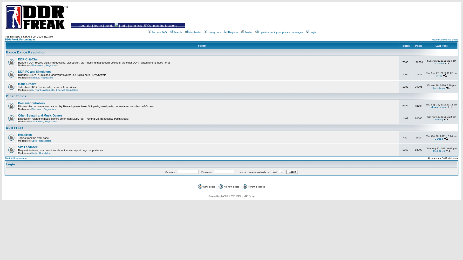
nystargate (48, 90)
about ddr (85, 25)
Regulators (52, 65)
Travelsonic (439, 88)
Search (177, 32)
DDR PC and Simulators (34, 71)
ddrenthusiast (439, 107)
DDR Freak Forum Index (20, 39)
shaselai (439, 63)
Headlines (25, 134)
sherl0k (35, 77)
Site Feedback (28, 147)
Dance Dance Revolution (25, 52)
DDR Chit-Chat (28, 59)
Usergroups (215, 32)
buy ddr (110, 25)
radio (124, 25)
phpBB (223, 196)
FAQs (147, 25)
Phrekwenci (37, 65)
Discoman (36, 109)
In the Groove (27, 84)
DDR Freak (14, 128)
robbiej (439, 119)
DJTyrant (36, 90)
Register (233, 32)
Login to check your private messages (280, 32)
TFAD (439, 75)
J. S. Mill (60, 90)
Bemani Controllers (31, 103)
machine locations (165, 25)
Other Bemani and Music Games (40, 115)
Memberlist (194, 32)
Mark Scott (439, 151)
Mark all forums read (16, 158)
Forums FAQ (159, 32)
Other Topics (16, 96)
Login (313, 32)
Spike (34, 140)
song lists (135, 25)
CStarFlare (37, 121)
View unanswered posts (444, 39)
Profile (248, 32)
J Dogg (439, 138)
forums (98, 25)
